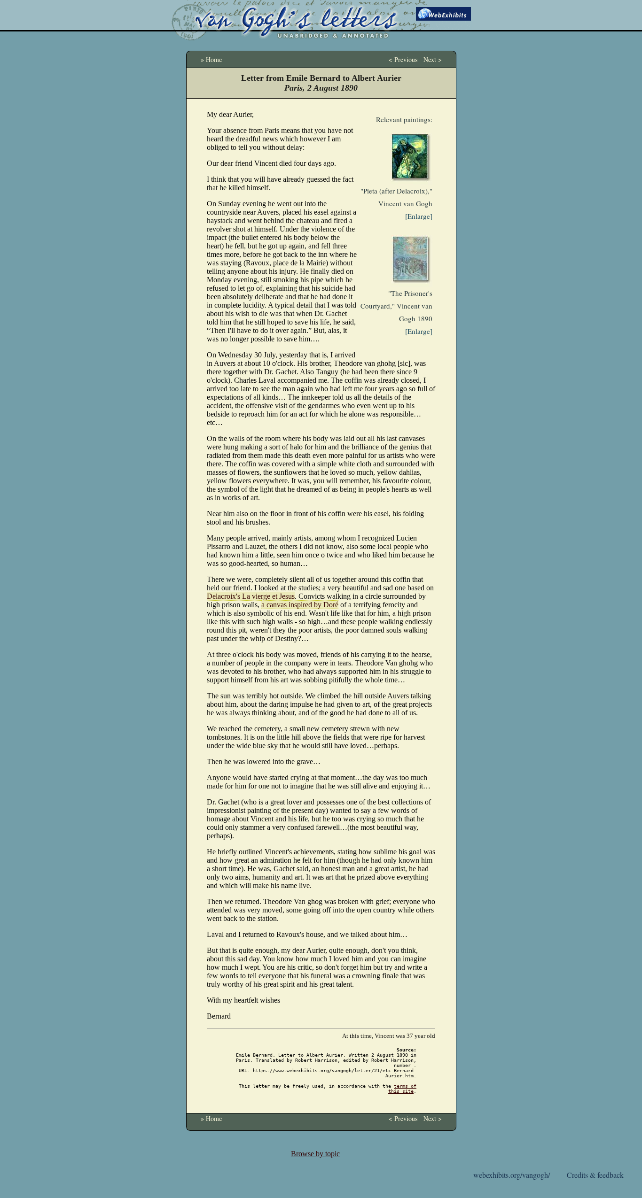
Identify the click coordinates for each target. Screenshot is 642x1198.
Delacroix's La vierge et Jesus (251, 596)
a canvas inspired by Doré (299, 605)
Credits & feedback (595, 1175)
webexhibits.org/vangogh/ (511, 1175)
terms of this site (402, 1088)
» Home (211, 59)
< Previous (403, 59)
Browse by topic (315, 1154)
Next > (432, 59)
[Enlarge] (418, 216)
